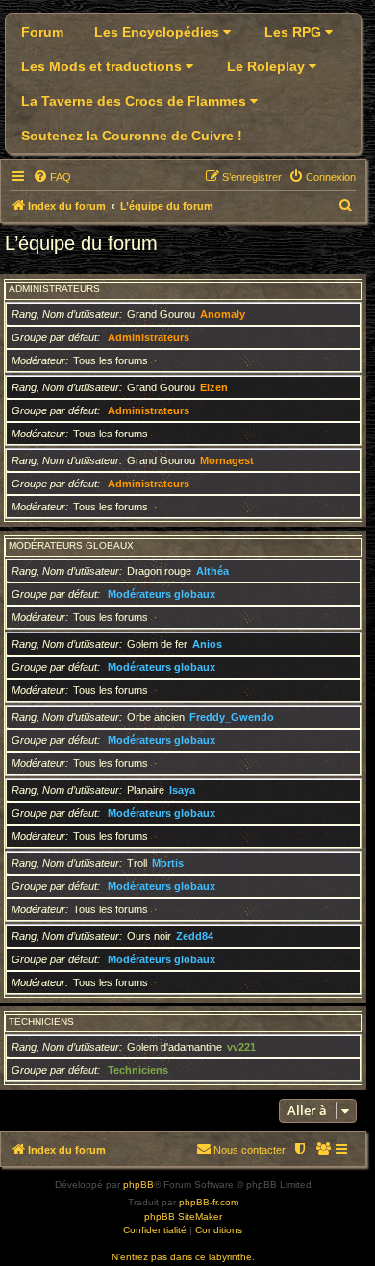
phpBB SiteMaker (183, 1216)
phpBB (138, 1184)
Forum (42, 31)
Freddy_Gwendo (231, 717)
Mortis (168, 863)
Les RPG (294, 31)
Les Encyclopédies (158, 31)
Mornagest (227, 460)
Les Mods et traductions (103, 66)
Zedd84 (194, 936)
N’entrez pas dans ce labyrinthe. (183, 1257)
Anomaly (222, 314)
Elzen (214, 387)
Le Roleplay (268, 66)
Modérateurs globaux (71, 545)
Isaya (182, 790)
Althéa (212, 571)
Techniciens (41, 1021)
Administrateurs (54, 289)
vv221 (241, 1047)
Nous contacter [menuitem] (249, 1149)
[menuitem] (52, 176)
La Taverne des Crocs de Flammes (135, 101)
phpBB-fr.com (208, 1202)
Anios (207, 644)
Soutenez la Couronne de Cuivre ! (131, 135)
